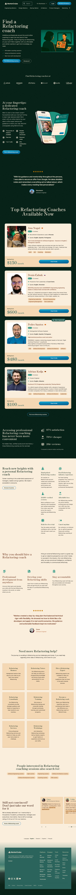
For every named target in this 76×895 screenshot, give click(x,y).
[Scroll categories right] (70, 8)
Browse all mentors (64, 3)
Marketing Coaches (67, 8)
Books (63, 867)
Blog (63, 878)
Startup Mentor (34, 8)
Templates (65, 875)
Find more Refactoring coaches (38, 414)
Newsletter (65, 855)
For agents (40, 885)
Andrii (68, 804)
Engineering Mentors (10, 8)
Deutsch (38, 838)
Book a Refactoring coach (11, 823)
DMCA (35, 885)
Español (44, 838)
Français (50, 838)
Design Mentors (23, 8)
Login (52, 3)
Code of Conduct (28, 885)
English (32, 838)
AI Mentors (44, 8)
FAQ (9, 885)
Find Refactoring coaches (11, 61)
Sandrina (44, 804)
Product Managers (54, 8)
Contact (10, 861)
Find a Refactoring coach (11, 152)
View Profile (54, 261)
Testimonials (43, 879)
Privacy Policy (20, 885)
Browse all (26, 61)
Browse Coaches (9, 488)
